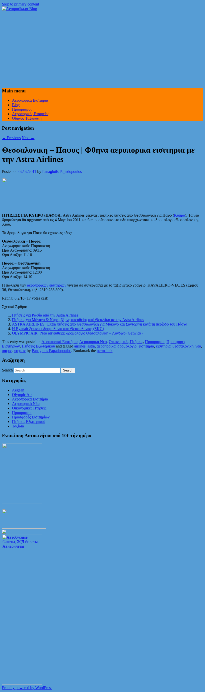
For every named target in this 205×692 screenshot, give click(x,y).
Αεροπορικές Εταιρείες (30, 114)
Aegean (18, 390)
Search (7, 370)
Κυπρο (179, 215)
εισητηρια (146, 346)
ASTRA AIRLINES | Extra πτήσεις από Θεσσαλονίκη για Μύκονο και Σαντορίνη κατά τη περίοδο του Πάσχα (99, 324)
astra (91, 346)
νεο (198, 346)
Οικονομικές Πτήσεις (126, 342)
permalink (104, 350)
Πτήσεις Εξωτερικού (38, 346)
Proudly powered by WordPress (27, 688)
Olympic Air (22, 394)
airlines (80, 346)
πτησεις (20, 350)
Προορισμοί (22, 109)
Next (28, 138)
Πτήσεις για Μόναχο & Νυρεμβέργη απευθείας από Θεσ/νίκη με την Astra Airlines (78, 320)
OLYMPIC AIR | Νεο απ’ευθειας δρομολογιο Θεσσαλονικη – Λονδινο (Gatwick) (77, 333)
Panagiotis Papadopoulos (62, 171)
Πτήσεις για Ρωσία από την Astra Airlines (45, 315)
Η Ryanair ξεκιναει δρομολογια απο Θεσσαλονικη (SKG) (58, 329)
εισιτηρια (163, 346)
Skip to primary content (20, 4)
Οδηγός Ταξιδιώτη (27, 118)
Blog (16, 105)
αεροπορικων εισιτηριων (47, 285)
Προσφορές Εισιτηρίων (31, 417)
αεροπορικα (106, 346)
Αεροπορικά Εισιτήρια (30, 100)
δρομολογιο (127, 346)
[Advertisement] (102, 48)
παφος (7, 350)
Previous (11, 138)
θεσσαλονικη (183, 346)
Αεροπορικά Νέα (93, 342)
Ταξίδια (18, 426)
